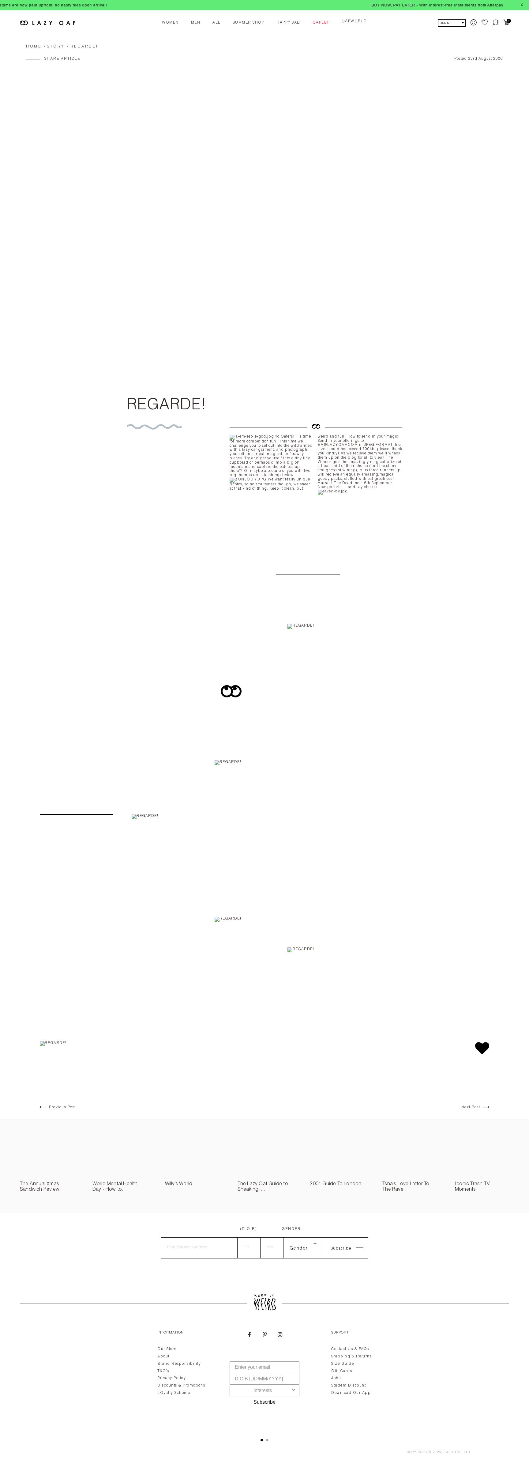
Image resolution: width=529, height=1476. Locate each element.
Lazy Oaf (453, 1452)
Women (170, 23)
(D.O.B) (248, 1229)
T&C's (163, 1371)
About (163, 1356)
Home (33, 46)
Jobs (336, 1378)
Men (196, 23)
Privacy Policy (171, 1378)
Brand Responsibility (179, 1364)
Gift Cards (341, 1371)
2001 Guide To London (335, 1184)
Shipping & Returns (351, 1356)
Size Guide (342, 1364)
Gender (291, 1229)
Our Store (167, 1349)
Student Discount (348, 1385)
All (216, 23)
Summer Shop (248, 23)
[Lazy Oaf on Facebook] (249, 1335)
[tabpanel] (264, 1377)
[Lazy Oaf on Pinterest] (264, 1335)
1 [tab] (262, 1440)
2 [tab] (267, 1440)
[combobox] (263, 1390)
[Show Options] (294, 1390)
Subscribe (264, 1402)
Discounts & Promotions (181, 1385)
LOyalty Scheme (173, 1393)
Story (56, 46)
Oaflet (321, 23)
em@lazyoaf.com (338, 445)
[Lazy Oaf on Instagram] (279, 1335)
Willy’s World (179, 1184)
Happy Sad (288, 23)
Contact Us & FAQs (350, 1349)
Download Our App (351, 1393)
